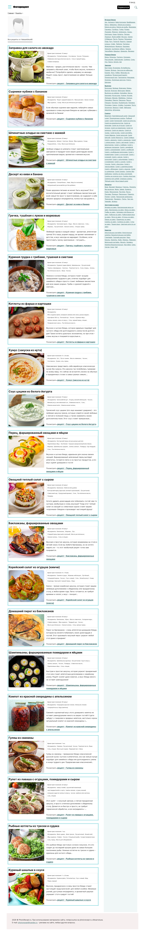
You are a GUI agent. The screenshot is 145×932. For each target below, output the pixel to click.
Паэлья (120, 39)
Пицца (128, 100)
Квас (128, 237)
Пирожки (122, 100)
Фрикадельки (110, 46)
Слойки (120, 105)
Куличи (123, 95)
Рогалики (108, 105)
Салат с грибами (120, 145)
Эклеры (114, 201)
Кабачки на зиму (115, 214)
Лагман (127, 34)
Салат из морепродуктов (114, 123)
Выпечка (108, 86)
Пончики (115, 103)
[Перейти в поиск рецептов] (136, 7)
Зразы (129, 32)
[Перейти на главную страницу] (21, 7)
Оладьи (129, 98)
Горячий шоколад (119, 237)
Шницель (124, 51)
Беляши (115, 88)
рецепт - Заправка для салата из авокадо (77, 83)
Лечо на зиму (116, 217)
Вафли (128, 90)
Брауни (107, 90)
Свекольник (118, 59)
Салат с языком (124, 169)
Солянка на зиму (123, 222)
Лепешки (108, 98)
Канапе (107, 73)
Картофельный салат (119, 116)
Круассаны (116, 95)
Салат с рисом (117, 157)
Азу (106, 22)
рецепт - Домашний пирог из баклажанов (77, 644)
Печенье (115, 194)
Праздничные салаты (117, 118)
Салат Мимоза (110, 135)
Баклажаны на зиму (116, 210)
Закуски (108, 65)
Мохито (123, 242)
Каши (115, 34)
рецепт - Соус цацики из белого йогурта (76, 424)
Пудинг (107, 197)
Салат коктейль (126, 133)
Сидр (133, 245)
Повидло (130, 194)
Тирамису (117, 199)
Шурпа (116, 62)
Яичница (131, 51)
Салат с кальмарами (112, 149)
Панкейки (108, 100)
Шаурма (108, 82)
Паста (115, 39)
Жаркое (115, 32)
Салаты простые (129, 176)
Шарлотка (108, 110)
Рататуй (116, 41)
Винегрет (108, 116)
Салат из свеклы (118, 130)
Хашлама (126, 46)
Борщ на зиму (130, 210)
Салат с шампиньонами (123, 166)
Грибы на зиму (110, 212)
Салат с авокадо (111, 140)
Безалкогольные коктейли (120, 235)
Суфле (113, 197)
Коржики (108, 95)
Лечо (112, 73)
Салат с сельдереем (120, 159)
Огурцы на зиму (128, 217)
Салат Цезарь (120, 171)
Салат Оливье (129, 137)
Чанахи (128, 49)
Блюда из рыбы (122, 27)
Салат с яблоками (111, 169)
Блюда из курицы (124, 25)
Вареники (132, 27)
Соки (112, 247)
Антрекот (111, 22)
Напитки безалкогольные (114, 245)
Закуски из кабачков (124, 70)
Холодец (108, 80)
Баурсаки (108, 88)
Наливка (129, 242)
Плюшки (108, 103)
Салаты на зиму (110, 222)
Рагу (111, 41)
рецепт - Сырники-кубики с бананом (75, 119)
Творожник (109, 199)
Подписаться (123, 7)
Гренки (107, 70)
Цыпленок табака (118, 49)
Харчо (110, 62)
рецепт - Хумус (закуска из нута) (73, 380)
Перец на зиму (110, 219)
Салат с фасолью (117, 164)
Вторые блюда (110, 20)
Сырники (127, 105)
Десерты (108, 184)
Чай (116, 247)
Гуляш (121, 29)
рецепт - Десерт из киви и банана (73, 204)
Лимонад (132, 240)
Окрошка (126, 57)
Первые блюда (110, 55)
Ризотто (122, 41)
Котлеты (120, 34)
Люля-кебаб (116, 37)
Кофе (120, 240)
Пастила (122, 192)
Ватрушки (121, 90)
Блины (129, 88)
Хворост (116, 107)
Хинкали (108, 49)
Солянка (127, 59)
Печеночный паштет (120, 75)
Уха (106, 62)
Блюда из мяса (110, 27)
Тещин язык (115, 224)
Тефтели (119, 44)
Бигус (107, 25)
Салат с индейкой (126, 147)
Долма (126, 29)
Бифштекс (113, 25)
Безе (106, 187)
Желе (117, 189)
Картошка (108, 34)
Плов (106, 41)
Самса (114, 105)
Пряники (131, 103)
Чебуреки (127, 107)
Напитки (108, 230)
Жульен (113, 70)
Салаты (108, 113)
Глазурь (126, 187)
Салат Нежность (117, 137)
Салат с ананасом (124, 140)
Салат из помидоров (118, 128)
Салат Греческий (116, 121)
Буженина (116, 68)
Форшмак (130, 77)
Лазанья (108, 37)
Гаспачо (120, 57)
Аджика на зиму (111, 207)
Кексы (130, 93)
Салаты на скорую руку (113, 176)
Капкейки (123, 93)
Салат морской (121, 135)
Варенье (119, 187)
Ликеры (125, 240)
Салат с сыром (120, 162)
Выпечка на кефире (112, 93)
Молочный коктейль (112, 242)
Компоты (114, 240)
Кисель (107, 240)
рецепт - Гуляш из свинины (70, 768)
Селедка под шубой (112, 179)
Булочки (114, 90)
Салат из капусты (129, 121)
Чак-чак (130, 199)
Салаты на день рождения (122, 174)
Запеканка (122, 32)
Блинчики (122, 88)
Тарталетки (122, 77)
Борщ (107, 57)
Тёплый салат (110, 181)
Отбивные (108, 39)
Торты (124, 199)
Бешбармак (131, 22)
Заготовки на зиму (112, 205)
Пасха (128, 192)
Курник (129, 95)
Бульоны (113, 57)
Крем (107, 192)
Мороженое (114, 192)
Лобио (117, 73)
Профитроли (123, 103)
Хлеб (121, 107)
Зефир (122, 189)
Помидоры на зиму (123, 219)
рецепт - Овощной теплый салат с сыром (77, 515)
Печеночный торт (111, 77)
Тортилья (126, 44)
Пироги (115, 100)
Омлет (130, 37)
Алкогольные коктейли (113, 232)
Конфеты (128, 189)
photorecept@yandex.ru (27, 923)
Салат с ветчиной (122, 142)
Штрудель (116, 110)
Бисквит (112, 187)
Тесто (134, 105)
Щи (120, 62)
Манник (115, 98)
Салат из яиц (115, 133)
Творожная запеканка (124, 197)
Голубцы (115, 29)
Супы (133, 59)
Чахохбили (109, 51)
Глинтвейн (108, 237)
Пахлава (108, 194)
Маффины (122, 98)
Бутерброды (125, 68)
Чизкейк (108, 201)
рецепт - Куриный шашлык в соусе (74, 900)
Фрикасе (118, 46)
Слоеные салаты (126, 179)
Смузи (107, 247)
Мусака (124, 37)
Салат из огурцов (118, 125)
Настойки (127, 245)
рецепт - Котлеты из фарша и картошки (76, 342)
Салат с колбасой (127, 149)
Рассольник (109, 59)
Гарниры (108, 29)
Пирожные (123, 194)
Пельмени (128, 39)
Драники (108, 32)
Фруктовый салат (121, 181)
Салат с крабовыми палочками (116, 152)
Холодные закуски (118, 80)
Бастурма (108, 68)
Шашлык (116, 51)
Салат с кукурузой (121, 154)
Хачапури (108, 107)
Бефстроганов (120, 22)
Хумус (128, 80)
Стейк (113, 44)
